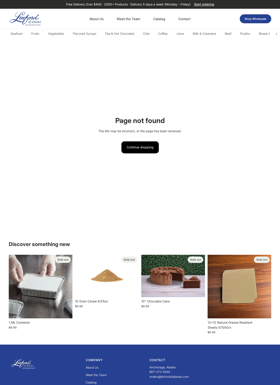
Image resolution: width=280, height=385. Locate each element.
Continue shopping (140, 147)
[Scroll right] (276, 34)
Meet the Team (96, 375)
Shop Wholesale (255, 19)
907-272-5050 (159, 372)
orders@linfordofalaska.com (169, 376)
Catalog (91, 382)
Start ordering (204, 4)
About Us (92, 367)
